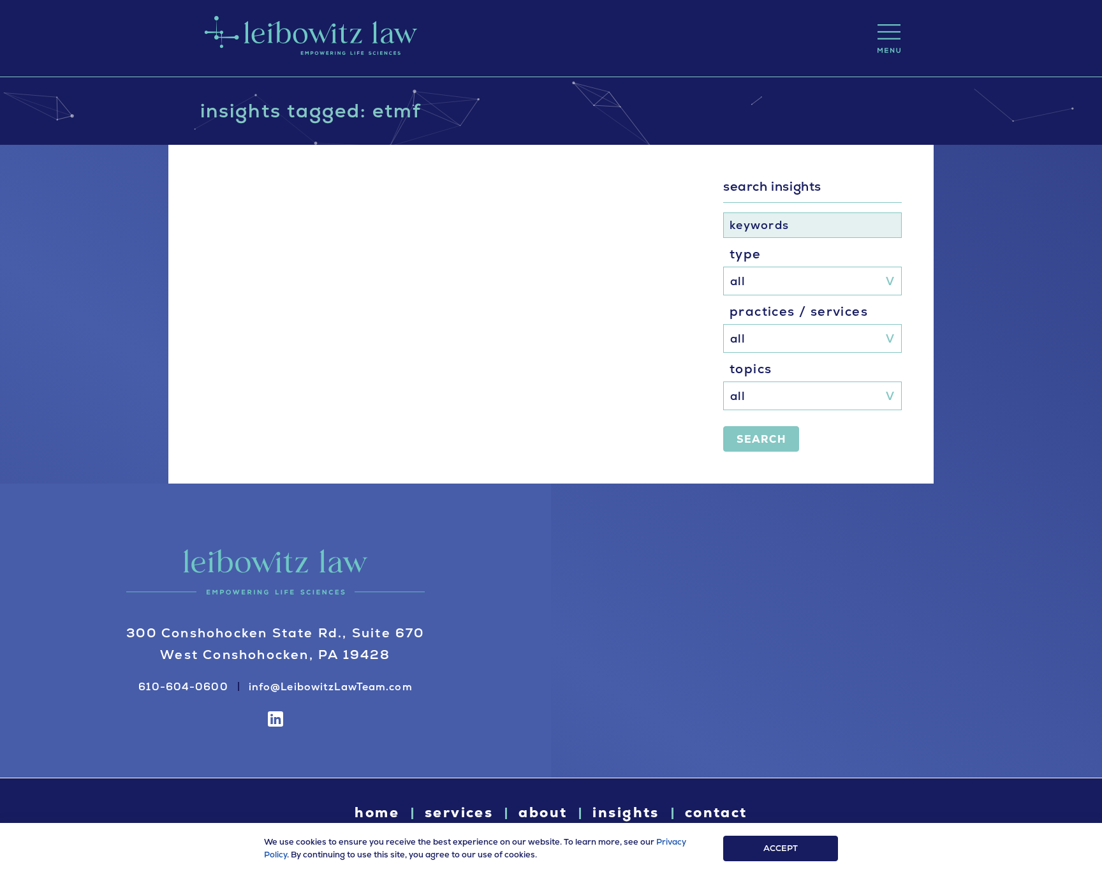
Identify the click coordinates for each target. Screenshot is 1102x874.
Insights (625, 812)
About (542, 812)
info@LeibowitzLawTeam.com (331, 686)
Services (459, 812)
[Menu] (889, 38)
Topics (751, 368)
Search (761, 439)
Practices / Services (799, 311)
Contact (716, 812)
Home (377, 812)
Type (745, 254)
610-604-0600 (183, 686)
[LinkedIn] (275, 719)
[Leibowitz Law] (308, 38)
